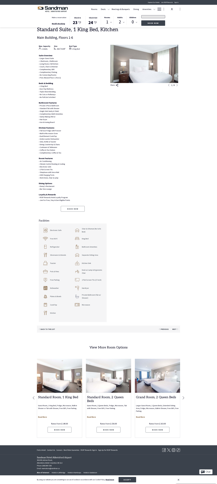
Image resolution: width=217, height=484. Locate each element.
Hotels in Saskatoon (90, 473)
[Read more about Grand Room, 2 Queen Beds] (157, 376)
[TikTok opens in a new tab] (178, 449)
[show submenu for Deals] (108, 9)
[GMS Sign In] (172, 9)
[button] (77, 20)
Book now (153, 23)
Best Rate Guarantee (71, 450)
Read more (110, 480)
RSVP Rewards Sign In (89, 450)
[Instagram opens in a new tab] (173, 449)
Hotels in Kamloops (74, 473)
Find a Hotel (41, 450)
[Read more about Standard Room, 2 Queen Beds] (108, 376)
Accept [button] (127, 480)
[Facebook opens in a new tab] (164, 449)
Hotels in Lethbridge (58, 473)
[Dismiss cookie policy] (178, 479)
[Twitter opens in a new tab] (169, 449)
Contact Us (51, 450)
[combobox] (107, 22)
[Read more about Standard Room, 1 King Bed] (59, 376)
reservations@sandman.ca (51, 468)
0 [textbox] (133, 22)
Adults (120, 17)
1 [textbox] (107, 22)
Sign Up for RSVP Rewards (108, 450)
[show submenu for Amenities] (154, 9)
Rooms (107, 17)
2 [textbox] (120, 22)
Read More (42, 417)
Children (132, 17)
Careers (59, 450)
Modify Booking (58, 24)
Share (112, 85)
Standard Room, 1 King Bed (58, 397)
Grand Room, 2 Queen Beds (156, 397)
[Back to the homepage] (52, 9)
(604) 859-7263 (47, 466)
